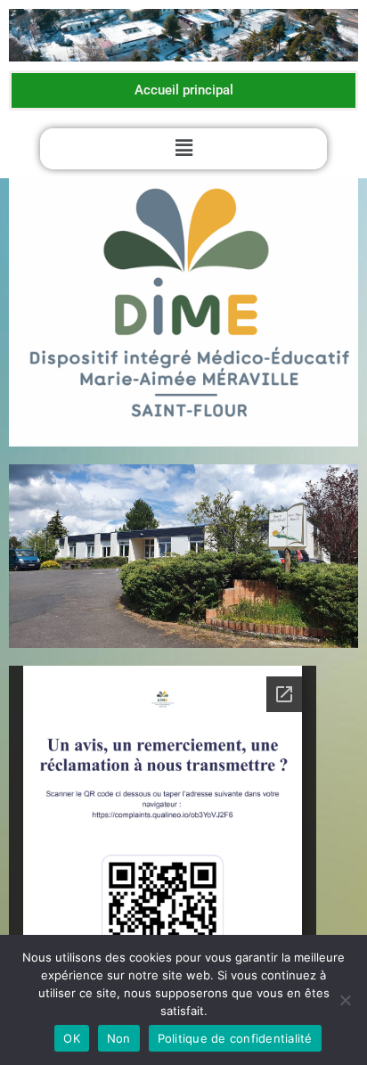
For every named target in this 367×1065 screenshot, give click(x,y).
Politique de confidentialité (235, 1038)
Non (119, 1038)
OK (71, 1038)
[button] (183, 148)
